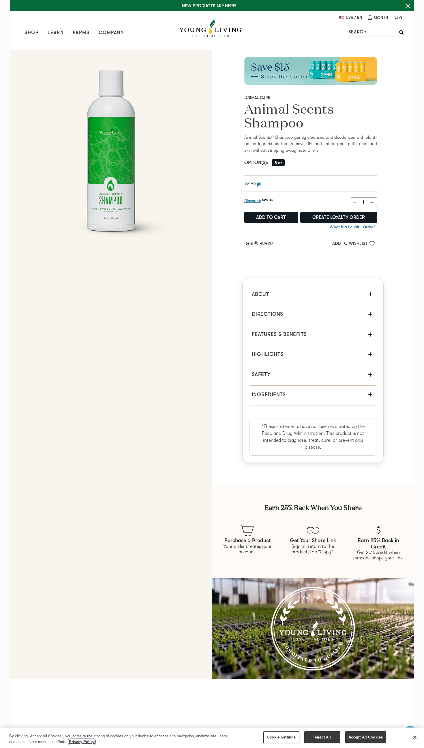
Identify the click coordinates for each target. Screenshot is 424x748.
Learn (56, 32)
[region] (212, 738)
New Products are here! (209, 5)
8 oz (278, 162)
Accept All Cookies (365, 737)
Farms (81, 32)
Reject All (322, 737)
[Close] (414, 737)
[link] (378, 17)
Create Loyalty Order (338, 217)
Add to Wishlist (349, 243)
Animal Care (257, 97)
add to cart (271, 217)
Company (111, 32)
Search (357, 32)
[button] (400, 33)
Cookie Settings (281, 737)
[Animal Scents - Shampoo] (111, 151)
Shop (31, 32)
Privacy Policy (82, 742)
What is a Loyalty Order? (352, 227)
